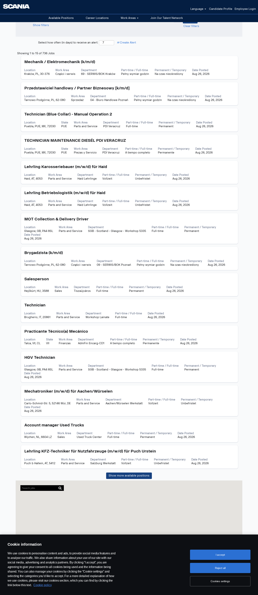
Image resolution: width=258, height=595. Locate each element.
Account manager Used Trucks (54, 425)
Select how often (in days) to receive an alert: (68, 42)
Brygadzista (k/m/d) (43, 252)
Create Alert (127, 42)
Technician (35, 305)
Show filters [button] (41, 25)
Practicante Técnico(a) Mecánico (56, 331)
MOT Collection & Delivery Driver (56, 219)
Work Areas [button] (129, 18)
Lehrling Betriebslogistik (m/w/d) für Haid (64, 193)
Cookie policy (42, 585)
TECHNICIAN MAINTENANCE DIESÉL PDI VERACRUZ (75, 140)
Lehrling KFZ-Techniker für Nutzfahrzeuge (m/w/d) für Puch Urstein (90, 451)
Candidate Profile (220, 9)
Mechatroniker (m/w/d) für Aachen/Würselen (68, 391)
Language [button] (197, 9)
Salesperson (36, 279)
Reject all (220, 567)
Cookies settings (220, 581)
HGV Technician (39, 357)
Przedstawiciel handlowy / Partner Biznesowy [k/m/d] (77, 88)
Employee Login (245, 9)
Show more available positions (129, 475)
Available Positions (61, 18)
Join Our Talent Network (167, 18)
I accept (220, 554)
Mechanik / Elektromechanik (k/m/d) (59, 62)
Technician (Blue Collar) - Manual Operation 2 (68, 114)
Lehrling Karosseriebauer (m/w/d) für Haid (65, 166)
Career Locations (97, 18)
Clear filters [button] (191, 26)
